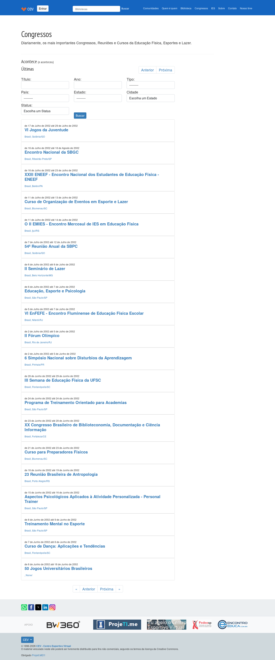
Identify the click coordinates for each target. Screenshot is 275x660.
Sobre (221, 8)
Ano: (77, 79)
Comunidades (151, 8)
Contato (232, 8)
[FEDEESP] (202, 623)
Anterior (147, 69)
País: (25, 92)
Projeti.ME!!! (38, 655)
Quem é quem (169, 8)
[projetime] (118, 623)
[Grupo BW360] (64, 623)
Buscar (125, 8)
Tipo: (131, 79)
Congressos (201, 8)
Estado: (80, 92)
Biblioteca (186, 8)
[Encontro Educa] (233, 623)
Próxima (165, 69)
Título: (26, 79)
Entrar (43, 8)
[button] (24, 607)
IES (213, 8)
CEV (26, 640)
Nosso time (246, 8)
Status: (26, 105)
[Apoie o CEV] (167, 623)
